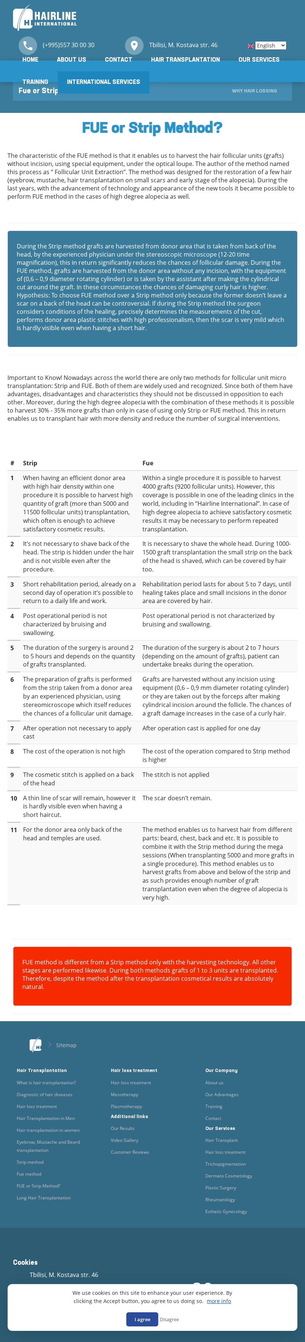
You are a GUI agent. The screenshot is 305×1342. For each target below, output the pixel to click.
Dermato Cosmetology (228, 1176)
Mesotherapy (124, 1094)
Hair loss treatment (37, 1106)
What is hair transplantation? (46, 1082)
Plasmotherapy (126, 1106)
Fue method (29, 1174)
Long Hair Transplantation (44, 1198)
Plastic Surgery (220, 1188)
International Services (103, 82)
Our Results (123, 1128)
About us (214, 1082)
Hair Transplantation (185, 60)
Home (30, 60)
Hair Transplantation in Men (46, 1118)
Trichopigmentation (225, 1164)
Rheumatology (220, 1199)
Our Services (259, 60)
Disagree (169, 1319)
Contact (118, 60)
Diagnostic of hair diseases (45, 1094)
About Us (71, 60)
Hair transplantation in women (48, 1130)
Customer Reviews (130, 1152)
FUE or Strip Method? (38, 1186)
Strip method (30, 1162)
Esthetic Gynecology (226, 1211)
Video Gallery (124, 1140)
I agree (142, 1319)
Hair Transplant (221, 1140)
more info (219, 1301)
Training (35, 82)
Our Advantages (222, 1094)
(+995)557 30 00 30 (68, 45)
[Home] (45, 17)
